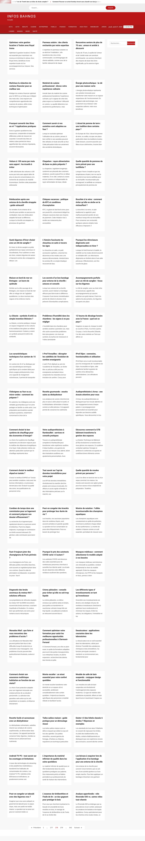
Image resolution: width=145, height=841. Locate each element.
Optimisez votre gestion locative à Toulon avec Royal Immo (21, 45)
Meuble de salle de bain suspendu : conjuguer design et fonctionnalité (88, 677)
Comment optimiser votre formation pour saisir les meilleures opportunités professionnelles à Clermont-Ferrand (55, 636)
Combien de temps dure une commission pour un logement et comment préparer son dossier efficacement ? (22, 513)
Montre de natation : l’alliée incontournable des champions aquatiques (89, 511)
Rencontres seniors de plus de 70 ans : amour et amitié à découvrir (89, 45)
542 (70, 827)
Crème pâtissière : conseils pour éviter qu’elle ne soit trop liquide (56, 592)
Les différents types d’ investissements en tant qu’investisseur (86, 592)
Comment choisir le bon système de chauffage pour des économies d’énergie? (21, 432)
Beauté (25, 27)
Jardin (104, 27)
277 (51, 827)
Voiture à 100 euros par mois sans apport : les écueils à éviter (22, 164)
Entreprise (43, 27)
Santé (35, 31)
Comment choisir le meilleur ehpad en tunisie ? (21, 472)
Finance (62, 27)
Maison (20, 31)
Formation (72, 27)
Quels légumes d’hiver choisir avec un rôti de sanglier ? (22, 241)
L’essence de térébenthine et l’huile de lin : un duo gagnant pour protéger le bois (55, 796)
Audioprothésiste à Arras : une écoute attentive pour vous (89, 393)
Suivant (77, 827)
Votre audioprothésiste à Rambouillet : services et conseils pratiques (53, 432)
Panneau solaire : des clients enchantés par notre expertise (56, 44)
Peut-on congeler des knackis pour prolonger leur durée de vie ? (56, 511)
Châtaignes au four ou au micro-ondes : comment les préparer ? (21, 394)
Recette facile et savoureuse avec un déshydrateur (21, 719)
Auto (17, 27)
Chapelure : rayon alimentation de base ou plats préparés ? (56, 163)
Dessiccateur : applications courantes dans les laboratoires (87, 633)
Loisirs (11, 31)
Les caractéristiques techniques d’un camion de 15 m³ (22, 356)
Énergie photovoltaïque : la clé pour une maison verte (89, 84)
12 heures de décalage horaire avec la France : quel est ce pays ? (89, 318)
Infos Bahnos (21, 16)
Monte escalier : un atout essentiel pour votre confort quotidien (55, 677)
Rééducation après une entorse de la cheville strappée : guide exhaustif (22, 202)
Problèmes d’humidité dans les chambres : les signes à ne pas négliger (56, 318)
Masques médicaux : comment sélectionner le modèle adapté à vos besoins (89, 554)
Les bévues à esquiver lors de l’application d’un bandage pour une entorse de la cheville (89, 758)
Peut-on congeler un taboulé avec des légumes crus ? (21, 795)
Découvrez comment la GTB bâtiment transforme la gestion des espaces (88, 432)
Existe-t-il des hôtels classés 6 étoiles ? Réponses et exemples (89, 721)
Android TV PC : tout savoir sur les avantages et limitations (22, 757)
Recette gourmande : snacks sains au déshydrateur (55, 393)
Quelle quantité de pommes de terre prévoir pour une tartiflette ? (89, 164)
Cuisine (33, 27)
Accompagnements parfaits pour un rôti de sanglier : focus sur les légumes (89, 280)
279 (61, 827)
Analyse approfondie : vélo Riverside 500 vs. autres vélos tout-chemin (89, 796)
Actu (11, 27)
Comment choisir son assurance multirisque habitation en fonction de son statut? (22, 679)
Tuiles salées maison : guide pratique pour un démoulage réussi (55, 721)
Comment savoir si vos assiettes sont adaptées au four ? (54, 126)
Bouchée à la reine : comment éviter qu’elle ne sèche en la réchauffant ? (89, 202)
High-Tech (83, 27)
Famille (54, 27)
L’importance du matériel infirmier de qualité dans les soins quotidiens (55, 758)
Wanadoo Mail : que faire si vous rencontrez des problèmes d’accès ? (21, 633)
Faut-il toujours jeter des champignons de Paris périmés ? (22, 554)
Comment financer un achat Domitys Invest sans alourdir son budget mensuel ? (60, 2)
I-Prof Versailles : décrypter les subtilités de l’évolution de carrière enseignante (56, 356)
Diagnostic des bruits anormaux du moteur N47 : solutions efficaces (21, 592)
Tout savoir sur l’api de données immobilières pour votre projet (54, 473)
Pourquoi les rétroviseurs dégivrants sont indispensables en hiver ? (87, 243)
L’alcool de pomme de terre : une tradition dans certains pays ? (88, 126)
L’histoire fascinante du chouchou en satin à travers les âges (55, 243)
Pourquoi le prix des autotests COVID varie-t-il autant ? (56, 553)
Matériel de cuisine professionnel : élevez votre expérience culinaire (55, 86)
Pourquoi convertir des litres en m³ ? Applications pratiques (22, 125)
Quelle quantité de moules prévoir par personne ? (87, 472)
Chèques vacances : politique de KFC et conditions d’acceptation (55, 202)
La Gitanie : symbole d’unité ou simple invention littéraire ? (22, 317)
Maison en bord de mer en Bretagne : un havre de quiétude (20, 280)
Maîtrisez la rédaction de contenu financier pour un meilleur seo (20, 86)
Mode (28, 31)
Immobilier (94, 27)
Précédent (37, 827)
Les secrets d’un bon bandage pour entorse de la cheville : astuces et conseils (56, 280)
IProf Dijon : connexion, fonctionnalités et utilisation (88, 355)
